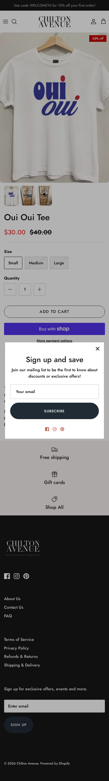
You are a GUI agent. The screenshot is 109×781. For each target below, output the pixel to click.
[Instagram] (55, 429)
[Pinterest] (62, 429)
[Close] (97, 348)
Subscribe (54, 411)
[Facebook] (47, 429)
